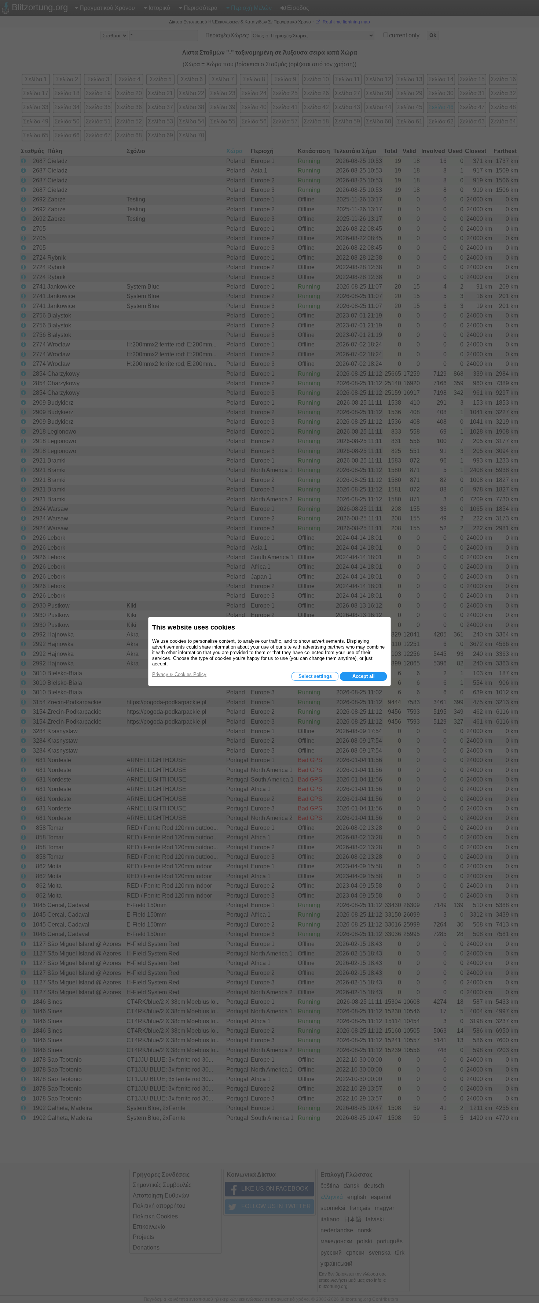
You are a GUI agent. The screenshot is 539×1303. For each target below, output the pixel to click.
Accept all (363, 676)
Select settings (315, 676)
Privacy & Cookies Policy (179, 674)
